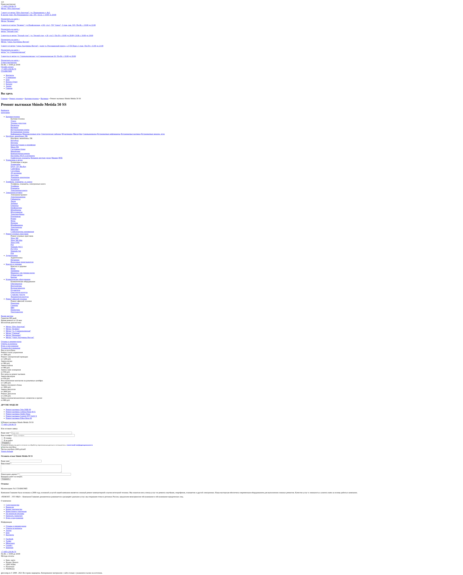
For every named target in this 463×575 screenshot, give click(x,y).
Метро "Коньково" (13, 335)
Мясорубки (77, 134)
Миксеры (14, 229)
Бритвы (14, 277)
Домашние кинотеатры (20, 177)
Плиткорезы (16, 216)
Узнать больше (7, 451)
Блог (8, 80)
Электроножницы (18, 197)
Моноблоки (15, 151)
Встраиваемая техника (20, 132)
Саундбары (15, 171)
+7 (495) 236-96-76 (8, 69)
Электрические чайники (51, 134)
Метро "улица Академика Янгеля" (20, 337)
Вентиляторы (16, 286)
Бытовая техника (32, 99)
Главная (9, 88)
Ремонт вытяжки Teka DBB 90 (18, 410)
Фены (13, 221)
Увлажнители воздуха (20, 297)
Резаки (13, 219)
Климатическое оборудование (18, 279)
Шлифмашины (17, 225)
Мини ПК (15, 147)
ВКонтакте (10, 543)
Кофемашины (16, 134)
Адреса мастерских (9, 62)
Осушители (15, 290)
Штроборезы (16, 210)
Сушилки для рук (18, 295)
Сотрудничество (12, 505)
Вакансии (10, 507)
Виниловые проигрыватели (22, 262)
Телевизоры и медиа (14, 160)
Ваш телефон (7, 435)
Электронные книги (19, 190)
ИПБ (60, 158)
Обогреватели (16, 284)
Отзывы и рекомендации (11, 342)
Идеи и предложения (9, 346)
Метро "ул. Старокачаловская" (18, 331)
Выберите (5, 111)
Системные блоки (18, 149)
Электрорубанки (17, 214)
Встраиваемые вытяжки (131, 134)
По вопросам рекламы (15, 514)
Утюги (13, 121)
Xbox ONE (15, 242)
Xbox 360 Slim (16, 240)
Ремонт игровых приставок (17, 234)
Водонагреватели (18, 288)
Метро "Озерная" (13, 333)
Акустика (15, 175)
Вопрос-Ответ (11, 82)
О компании (11, 77)
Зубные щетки (16, 275)
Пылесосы (15, 125)
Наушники (15, 260)
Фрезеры (14, 223)
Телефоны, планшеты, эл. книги (19, 182)
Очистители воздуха (19, 292)
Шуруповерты (16, 212)
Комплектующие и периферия (23, 145)
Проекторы (15, 310)
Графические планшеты (20, 158)
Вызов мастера (7, 316)
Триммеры (15, 271)
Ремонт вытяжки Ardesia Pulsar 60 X (21, 412)
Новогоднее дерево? (10, 474)
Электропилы (16, 227)
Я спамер (7, 438)
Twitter (8, 541)
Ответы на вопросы (9, 344)
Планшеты (15, 188)
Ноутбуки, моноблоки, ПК (17, 136)
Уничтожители (17, 312)
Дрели (13, 201)
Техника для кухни (18, 123)
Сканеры (14, 305)
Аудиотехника (12, 255)
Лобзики (14, 203)
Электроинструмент (14, 193)
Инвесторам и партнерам (16, 511)
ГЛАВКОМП (6, 71)
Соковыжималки (90, 134)
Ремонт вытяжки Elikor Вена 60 (19, 418)
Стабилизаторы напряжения (22, 232)
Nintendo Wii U (17, 247)
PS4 (12, 253)
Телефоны (15, 186)
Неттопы (14, 143)
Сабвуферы (15, 169)
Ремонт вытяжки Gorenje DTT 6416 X (21, 416)
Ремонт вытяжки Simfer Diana (18, 414)
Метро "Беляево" (13, 329)
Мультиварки (67, 134)
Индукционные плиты (20, 130)
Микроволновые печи (31, 134)
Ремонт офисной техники (16, 299)
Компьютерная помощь (20, 153)
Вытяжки (44, 99)
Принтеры (15, 303)
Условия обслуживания (10, 348)
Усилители (15, 180)
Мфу (12, 308)
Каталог (9, 84)
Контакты (10, 75)
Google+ (9, 545)
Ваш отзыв (6, 463)
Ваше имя (5, 433)
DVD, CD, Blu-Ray (18, 167)
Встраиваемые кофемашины (108, 134)
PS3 (12, 245)
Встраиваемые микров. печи (153, 134)
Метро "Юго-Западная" (15, 327)
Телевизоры (15, 164)
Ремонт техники (16, 99)
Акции (8, 86)
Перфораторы (16, 208)
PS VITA (14, 249)
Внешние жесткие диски (41, 158)
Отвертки (15, 206)
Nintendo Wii (16, 251)
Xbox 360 (14, 238)
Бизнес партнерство (14, 509)
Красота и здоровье (14, 264)
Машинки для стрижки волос (23, 273)
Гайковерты (15, 199)
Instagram (9, 548)
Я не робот (8, 440)
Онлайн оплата (7, 67)
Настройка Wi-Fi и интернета (23, 156)
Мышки (54, 158)
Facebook (9, 539)
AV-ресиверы (16, 173)
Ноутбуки (15, 140)
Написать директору (14, 516)
